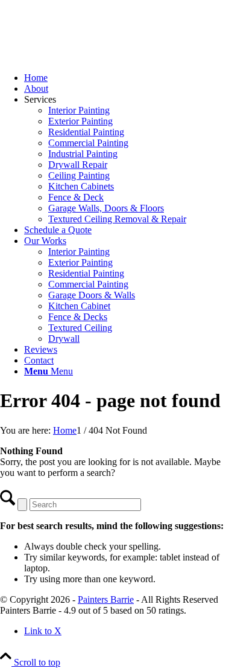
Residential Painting (86, 132)
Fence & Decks (77, 317)
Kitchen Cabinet (79, 306)
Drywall (64, 338)
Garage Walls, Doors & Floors (106, 208)
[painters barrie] (90, 57)
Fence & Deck (76, 197)
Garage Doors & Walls (91, 295)
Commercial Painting (88, 143)
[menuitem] (125, 77)
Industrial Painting (83, 154)
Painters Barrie (106, 599)
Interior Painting (79, 110)
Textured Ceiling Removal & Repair (117, 219)
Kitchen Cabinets (81, 186)
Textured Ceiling (80, 328)
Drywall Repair (77, 164)
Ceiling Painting (79, 175)
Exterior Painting (80, 121)
